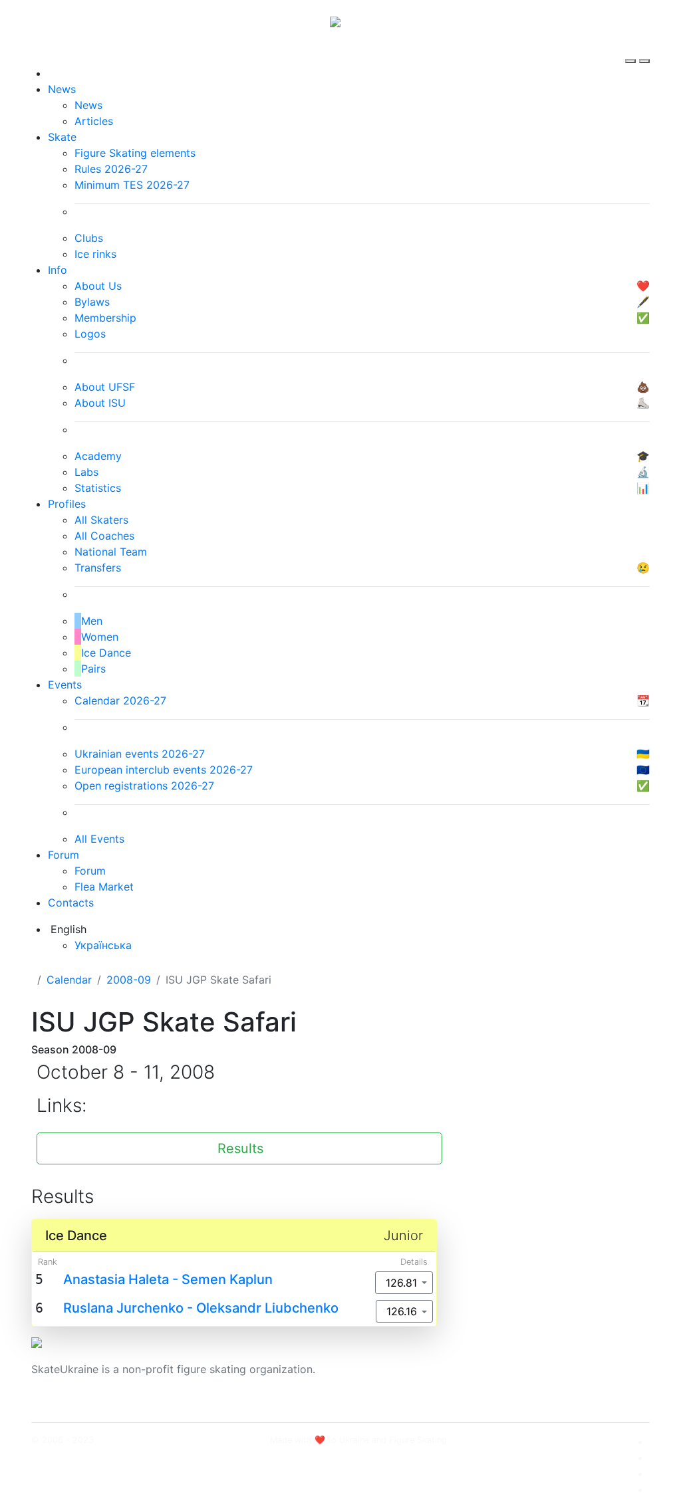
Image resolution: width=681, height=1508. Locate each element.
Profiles (67, 503)
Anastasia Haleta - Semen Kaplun (168, 1279)
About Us (533, 1361)
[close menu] (644, 49)
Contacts (71, 902)
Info (57, 269)
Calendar (69, 979)
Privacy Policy (545, 1377)
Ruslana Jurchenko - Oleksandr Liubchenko (201, 1308)
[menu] (632, 49)
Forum (63, 854)
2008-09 (128, 979)
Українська (103, 945)
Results (240, 1148)
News (62, 89)
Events (65, 684)
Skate (62, 137)
